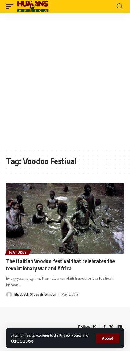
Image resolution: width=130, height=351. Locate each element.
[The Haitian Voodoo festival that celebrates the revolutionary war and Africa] (65, 218)
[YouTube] (120, 327)
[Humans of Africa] (32, 6)
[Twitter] (111, 327)
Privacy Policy (70, 335)
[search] (119, 6)
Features (18, 252)
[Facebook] (104, 327)
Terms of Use (22, 341)
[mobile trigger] (11, 6)
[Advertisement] (65, 80)
